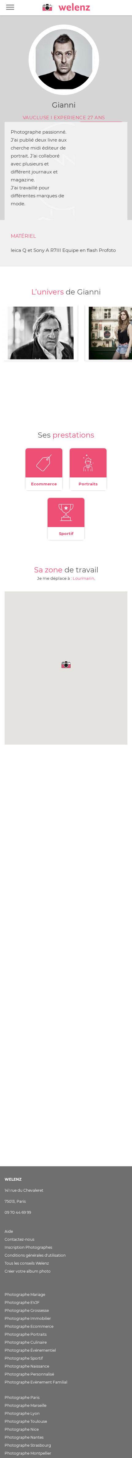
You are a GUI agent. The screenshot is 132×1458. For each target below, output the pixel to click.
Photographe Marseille (25, 1405)
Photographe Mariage (25, 1294)
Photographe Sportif (24, 1358)
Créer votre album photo (28, 1271)
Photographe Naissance (27, 1366)
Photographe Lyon (22, 1413)
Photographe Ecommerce (29, 1326)
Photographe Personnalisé (29, 1374)
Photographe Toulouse (26, 1421)
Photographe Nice (22, 1429)
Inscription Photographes (28, 1247)
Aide (9, 1231)
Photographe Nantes (24, 1437)
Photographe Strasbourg (28, 1445)
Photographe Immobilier (28, 1318)
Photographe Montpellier (28, 1453)
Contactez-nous (19, 1239)
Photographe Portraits (26, 1334)
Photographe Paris (22, 1397)
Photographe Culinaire (26, 1342)
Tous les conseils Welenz (27, 1263)
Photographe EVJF (22, 1302)
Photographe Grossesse (27, 1310)
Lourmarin (83, 578)
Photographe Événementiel (30, 1350)
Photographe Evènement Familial (36, 1382)
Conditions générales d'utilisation (35, 1255)
